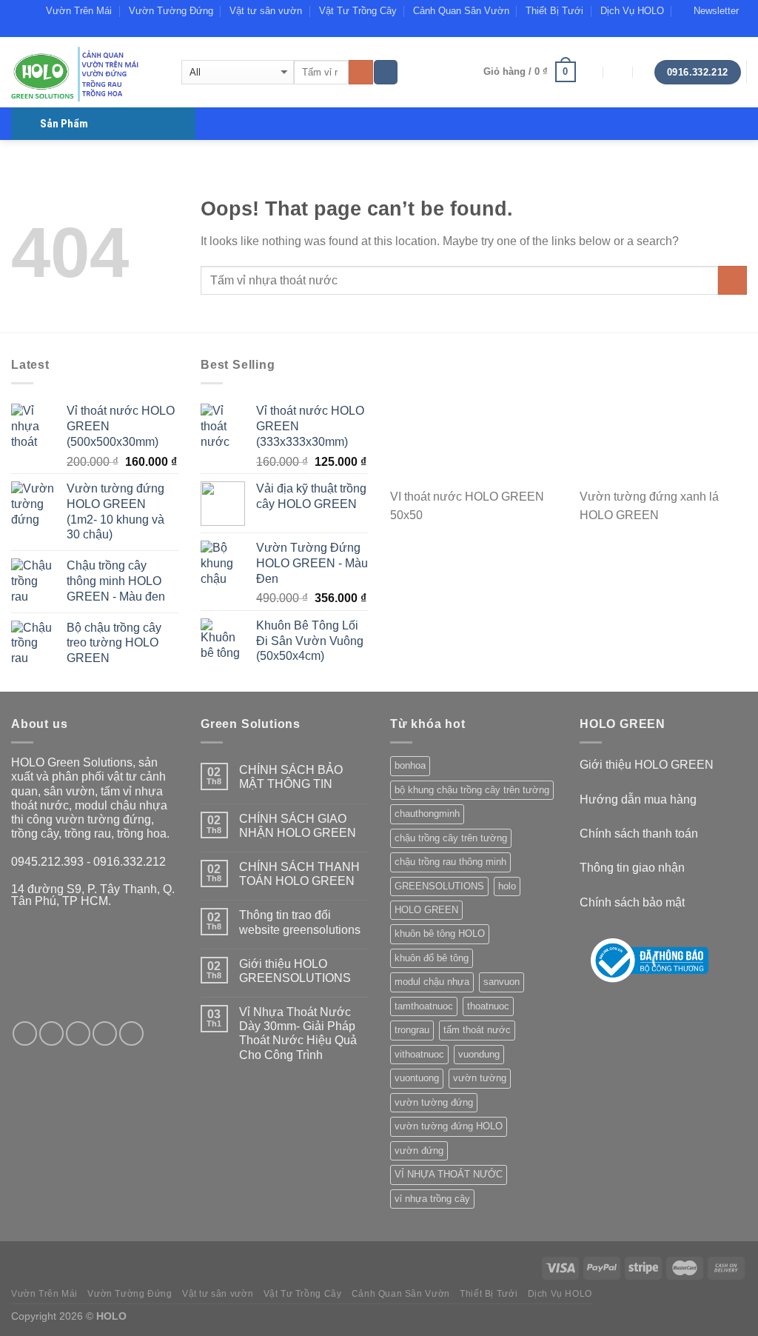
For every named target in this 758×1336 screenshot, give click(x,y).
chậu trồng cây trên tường (451, 838)
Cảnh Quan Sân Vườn (461, 10)
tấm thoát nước (477, 1029)
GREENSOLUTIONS (439, 886)
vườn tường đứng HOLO (449, 1126)
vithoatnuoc (419, 1054)
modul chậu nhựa (432, 981)
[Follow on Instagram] (51, 1033)
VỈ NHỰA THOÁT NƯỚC (449, 1174)
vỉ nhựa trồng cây (432, 1198)
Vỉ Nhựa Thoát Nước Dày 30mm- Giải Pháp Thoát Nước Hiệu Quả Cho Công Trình (298, 1033)
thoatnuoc (488, 1006)
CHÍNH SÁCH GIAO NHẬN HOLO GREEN (297, 825)
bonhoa (410, 765)
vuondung (479, 1054)
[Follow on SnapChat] (711, 29)
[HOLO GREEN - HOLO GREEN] (85, 72)
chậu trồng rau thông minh (450, 861)
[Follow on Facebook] (697, 29)
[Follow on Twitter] (78, 1033)
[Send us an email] (725, 29)
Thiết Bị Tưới (554, 10)
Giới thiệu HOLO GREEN (647, 764)
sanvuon (501, 981)
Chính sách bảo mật (632, 902)
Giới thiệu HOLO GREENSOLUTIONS (295, 971)
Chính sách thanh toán (639, 833)
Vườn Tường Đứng (171, 10)
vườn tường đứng (434, 1102)
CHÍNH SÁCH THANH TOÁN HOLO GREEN (299, 874)
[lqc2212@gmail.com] (589, 72)
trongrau (412, 1029)
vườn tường (479, 1077)
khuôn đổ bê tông (432, 957)
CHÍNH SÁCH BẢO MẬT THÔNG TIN (291, 777)
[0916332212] (648, 72)
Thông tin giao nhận (632, 867)
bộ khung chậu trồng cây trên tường (472, 789)
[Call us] (739, 29)
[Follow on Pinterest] (131, 1033)
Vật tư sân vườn (265, 10)
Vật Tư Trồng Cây (358, 10)
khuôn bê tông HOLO (440, 933)
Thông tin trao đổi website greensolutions (299, 922)
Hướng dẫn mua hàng (638, 799)
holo (507, 886)
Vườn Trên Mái (79, 10)
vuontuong (417, 1077)
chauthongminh (427, 813)
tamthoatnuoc (424, 1006)
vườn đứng (419, 1150)
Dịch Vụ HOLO (632, 10)
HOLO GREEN (426, 909)
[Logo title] (650, 960)
